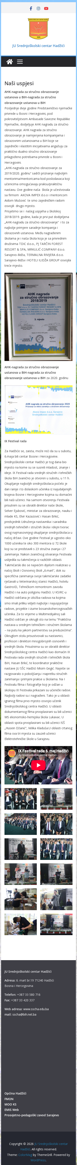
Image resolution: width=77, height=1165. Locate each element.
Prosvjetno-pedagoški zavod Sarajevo (31, 1115)
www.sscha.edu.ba (36, 1009)
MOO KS (10, 1104)
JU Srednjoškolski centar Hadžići (38, 45)
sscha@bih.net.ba (24, 1014)
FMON (8, 1099)
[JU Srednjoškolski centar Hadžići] (9, 61)
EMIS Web (11, 1110)
